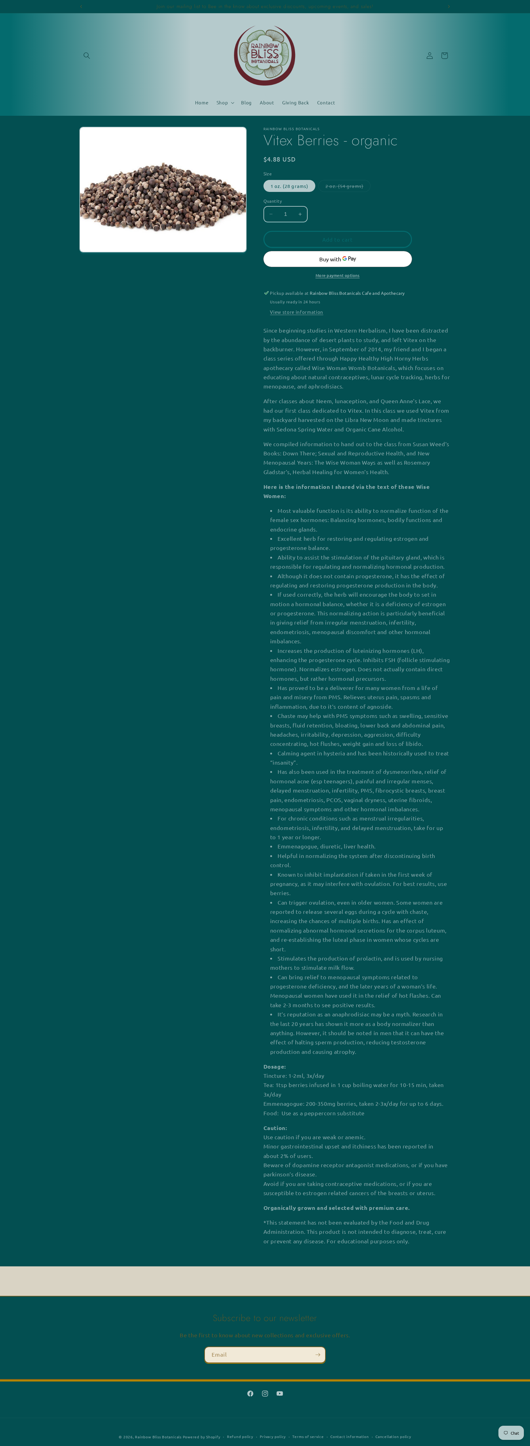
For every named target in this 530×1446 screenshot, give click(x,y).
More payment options (338, 275)
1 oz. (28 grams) (290, 186)
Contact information (349, 1436)
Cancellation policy (393, 1436)
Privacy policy (273, 1436)
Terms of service (308, 1436)
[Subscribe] (317, 1355)
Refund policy (240, 1436)
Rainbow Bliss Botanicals (158, 1436)
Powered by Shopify (202, 1436)
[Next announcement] (449, 6)
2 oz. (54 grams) (348, 187)
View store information (296, 311)
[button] (86, 55)
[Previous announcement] (81, 6)
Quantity (272, 200)
